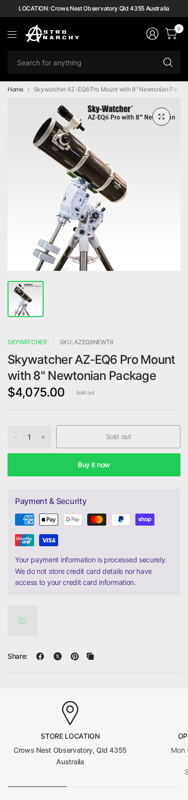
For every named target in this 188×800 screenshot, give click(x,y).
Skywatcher (27, 342)
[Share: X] (57, 656)
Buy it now (94, 464)
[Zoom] (161, 117)
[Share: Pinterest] (74, 656)
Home (16, 89)
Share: (18, 656)
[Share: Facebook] (40, 656)
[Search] (167, 62)
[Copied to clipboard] (90, 656)
